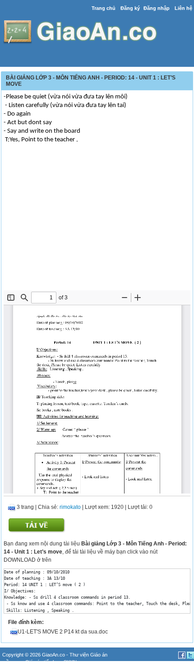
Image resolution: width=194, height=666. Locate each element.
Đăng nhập (156, 8)
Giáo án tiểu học (43, 662)
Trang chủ (103, 8)
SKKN (70, 662)
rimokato (70, 507)
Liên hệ (183, 8)
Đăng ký (130, 8)
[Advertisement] (97, 222)
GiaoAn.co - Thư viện (66, 654)
